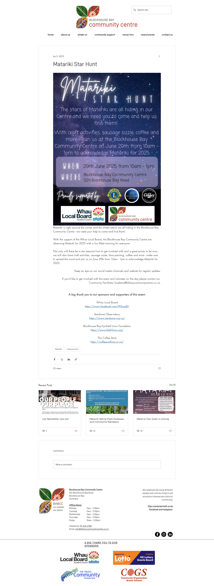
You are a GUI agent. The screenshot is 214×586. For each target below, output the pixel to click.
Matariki (58, 349)
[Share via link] (76, 359)
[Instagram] (163, 534)
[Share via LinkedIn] (68, 359)
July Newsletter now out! (55, 419)
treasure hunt (72, 349)
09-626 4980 (86, 526)
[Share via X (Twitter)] (61, 359)
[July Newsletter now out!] (60, 402)
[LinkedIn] (170, 534)
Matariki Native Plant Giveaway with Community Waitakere (107, 420)
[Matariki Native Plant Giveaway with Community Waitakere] (107, 402)
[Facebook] (157, 534)
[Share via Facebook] (54, 359)
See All (172, 384)
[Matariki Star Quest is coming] (154, 402)
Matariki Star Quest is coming (153, 419)
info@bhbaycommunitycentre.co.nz (92, 529)
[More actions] (159, 56)
